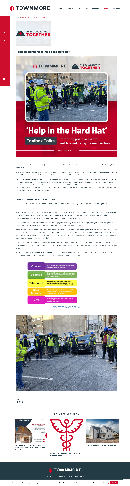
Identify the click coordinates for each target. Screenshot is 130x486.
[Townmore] (30, 8)
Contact (116, 9)
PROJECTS (83, 9)
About (70, 9)
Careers (96, 9)
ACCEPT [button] (113, 483)
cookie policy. (105, 483)
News (106, 9)
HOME (61, 9)
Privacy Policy (80, 476)
